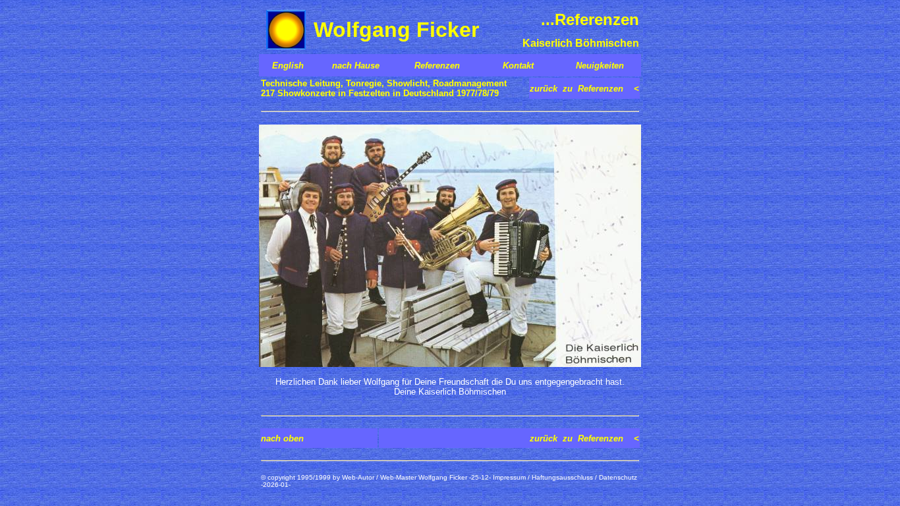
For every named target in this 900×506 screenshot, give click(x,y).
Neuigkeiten (600, 65)
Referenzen (437, 65)
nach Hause (356, 65)
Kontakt (518, 65)
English (288, 65)
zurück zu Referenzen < (584, 89)
